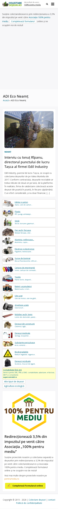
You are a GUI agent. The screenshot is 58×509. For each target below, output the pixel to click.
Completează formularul (23, 21)
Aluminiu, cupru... (24, 240)
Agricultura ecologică (14, 386)
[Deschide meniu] (53, 4)
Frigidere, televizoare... (24, 250)
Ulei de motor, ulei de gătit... (26, 297)
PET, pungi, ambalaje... (23, 212)
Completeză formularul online (27, 485)
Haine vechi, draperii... (23, 278)
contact (51, 499)
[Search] (47, 4)
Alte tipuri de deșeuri (14, 381)
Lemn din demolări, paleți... (26, 315)
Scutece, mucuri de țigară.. (25, 362)
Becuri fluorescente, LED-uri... (26, 259)
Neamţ (7, 151)
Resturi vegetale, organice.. (25, 353)
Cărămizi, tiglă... (25, 325)
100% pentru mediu (32, 5)
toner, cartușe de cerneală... (26, 268)
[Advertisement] (29, 58)
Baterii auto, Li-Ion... (23, 287)
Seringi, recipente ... (22, 334)
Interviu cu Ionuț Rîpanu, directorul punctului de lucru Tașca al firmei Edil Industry (27, 162)
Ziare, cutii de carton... (23, 203)
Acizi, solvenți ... (25, 343)
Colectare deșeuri (37, 499)
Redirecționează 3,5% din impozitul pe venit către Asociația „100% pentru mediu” (25, 444)
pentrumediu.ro (11, 478)
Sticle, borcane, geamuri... (25, 222)
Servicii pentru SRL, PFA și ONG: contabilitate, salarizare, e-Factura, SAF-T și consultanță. (29, 373)
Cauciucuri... (22, 306)
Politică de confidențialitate (29, 503)
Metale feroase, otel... (23, 231)
